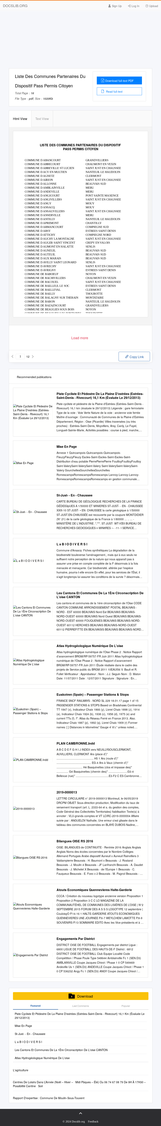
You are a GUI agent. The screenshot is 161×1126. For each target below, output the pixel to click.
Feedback (93, 1121)
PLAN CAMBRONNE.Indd (76, 743)
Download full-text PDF (119, 81)
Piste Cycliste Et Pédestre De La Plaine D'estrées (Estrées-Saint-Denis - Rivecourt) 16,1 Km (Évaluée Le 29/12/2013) (100, 396)
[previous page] (12, 356)
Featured (35, 1005)
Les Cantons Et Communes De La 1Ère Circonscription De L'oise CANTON (100, 595)
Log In (135, 6)
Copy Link (136, 357)
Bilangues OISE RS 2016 (75, 841)
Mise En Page (67, 447)
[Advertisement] (80, 40)
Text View (42, 118)
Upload (153, 6)
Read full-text (114, 91)
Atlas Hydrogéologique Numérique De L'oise (90, 646)
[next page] (33, 356)
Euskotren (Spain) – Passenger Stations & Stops (93, 694)
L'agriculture (20, 1070)
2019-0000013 (67, 792)
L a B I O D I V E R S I (72, 544)
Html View (20, 118)
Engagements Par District (76, 939)
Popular (126, 1005)
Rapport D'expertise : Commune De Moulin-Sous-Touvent (48, 1098)
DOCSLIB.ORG (15, 5)
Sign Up (116, 6)
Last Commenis (80, 1005)
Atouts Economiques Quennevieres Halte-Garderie (94, 890)
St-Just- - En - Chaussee (74, 495)
